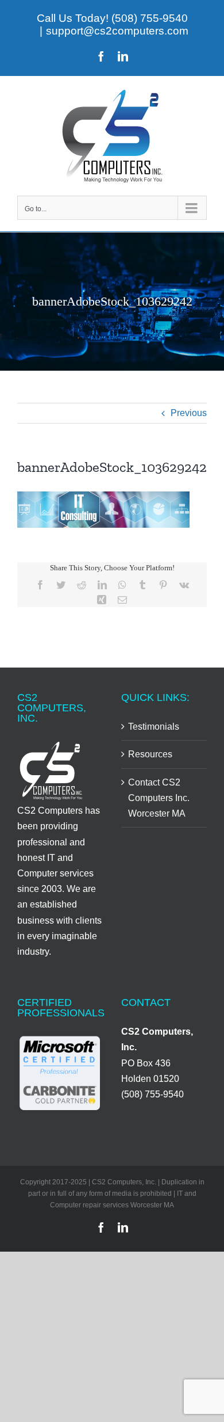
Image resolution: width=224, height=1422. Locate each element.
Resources (150, 754)
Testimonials (153, 726)
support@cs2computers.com (117, 31)
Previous (189, 413)
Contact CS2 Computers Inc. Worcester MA (159, 797)
